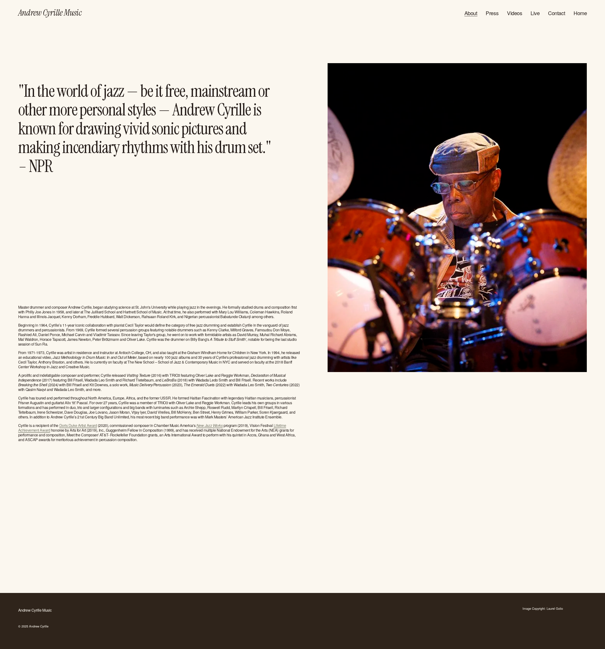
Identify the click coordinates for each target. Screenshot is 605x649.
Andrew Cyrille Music (50, 12)
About (470, 13)
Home (580, 13)
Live (535, 13)
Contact (556, 13)
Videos (514, 13)
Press (492, 13)
